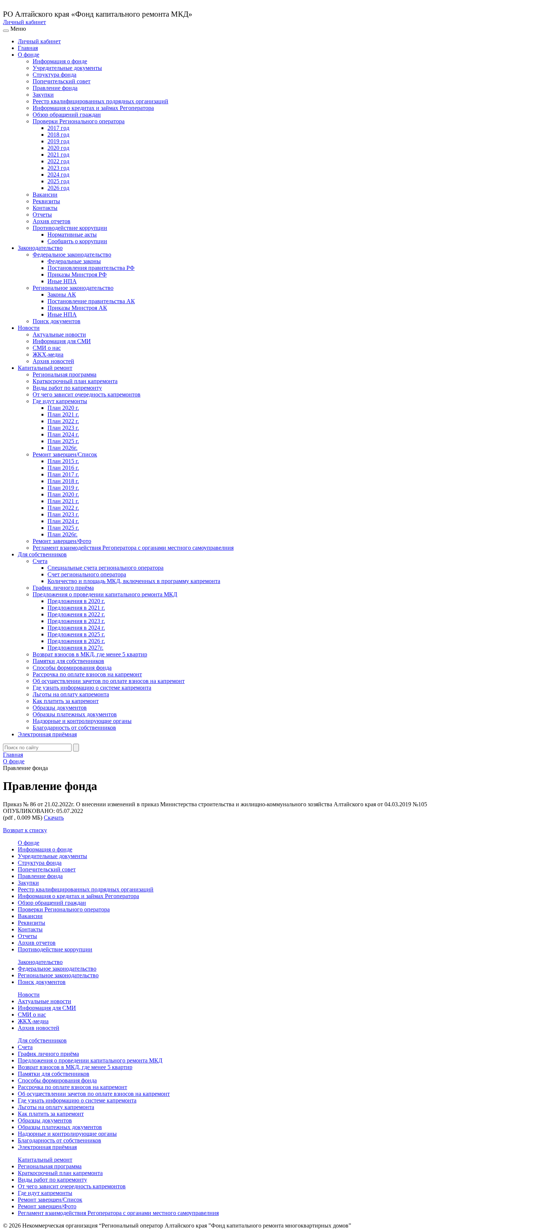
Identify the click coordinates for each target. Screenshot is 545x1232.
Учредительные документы (67, 68)
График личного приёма (63, 588)
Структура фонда (54, 74)
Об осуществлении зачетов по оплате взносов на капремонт (109, 681)
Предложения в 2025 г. (76, 634)
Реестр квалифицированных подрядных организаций (100, 101)
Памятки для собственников (68, 661)
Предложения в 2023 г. (76, 621)
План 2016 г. (63, 468)
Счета (40, 561)
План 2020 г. (63, 408)
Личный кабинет (24, 22)
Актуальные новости (59, 334)
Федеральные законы (74, 261)
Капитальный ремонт (45, 368)
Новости (29, 328)
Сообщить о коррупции (77, 241)
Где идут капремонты (60, 401)
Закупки (43, 94)
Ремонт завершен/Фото (62, 541)
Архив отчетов (51, 221)
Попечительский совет (61, 81)
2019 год (58, 141)
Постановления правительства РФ (91, 268)
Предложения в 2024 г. (76, 628)
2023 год (58, 168)
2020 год (58, 148)
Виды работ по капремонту (67, 388)
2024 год (58, 174)
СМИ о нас (47, 348)
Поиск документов (56, 321)
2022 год (58, 161)
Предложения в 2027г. (75, 648)
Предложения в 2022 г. (76, 614)
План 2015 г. (63, 461)
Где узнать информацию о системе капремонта (92, 687)
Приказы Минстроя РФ (77, 274)
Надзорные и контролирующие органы (82, 721)
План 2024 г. (63, 434)
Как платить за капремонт (66, 701)
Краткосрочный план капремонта (75, 381)
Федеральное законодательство (72, 254)
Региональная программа (64, 374)
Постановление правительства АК (91, 301)
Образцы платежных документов (75, 714)
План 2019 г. (63, 488)
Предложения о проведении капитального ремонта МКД (105, 594)
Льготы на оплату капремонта (71, 694)
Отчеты (42, 214)
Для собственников (42, 554)
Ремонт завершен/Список (65, 454)
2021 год (58, 154)
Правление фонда (55, 88)
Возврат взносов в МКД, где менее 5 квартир (90, 654)
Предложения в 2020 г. (76, 601)
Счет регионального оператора (86, 574)
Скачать (54, 817)
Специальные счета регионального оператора (105, 568)
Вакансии (45, 194)
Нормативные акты (72, 234)
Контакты (45, 208)
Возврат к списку (25, 830)
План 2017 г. (63, 474)
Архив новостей (53, 361)
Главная (28, 48)
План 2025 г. (63, 441)
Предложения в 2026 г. (76, 641)
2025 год (58, 181)
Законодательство (40, 248)
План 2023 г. (63, 428)
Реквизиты (46, 201)
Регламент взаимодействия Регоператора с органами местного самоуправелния (133, 548)
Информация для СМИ (62, 341)
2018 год (58, 134)
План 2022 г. (63, 421)
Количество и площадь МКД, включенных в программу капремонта (133, 581)
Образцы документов (60, 707)
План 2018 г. (63, 481)
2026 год (58, 188)
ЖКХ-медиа (48, 354)
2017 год (58, 128)
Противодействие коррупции (70, 228)
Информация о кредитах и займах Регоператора (93, 108)
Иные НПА (62, 281)
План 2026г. (62, 448)
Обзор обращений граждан (67, 114)
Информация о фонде (60, 61)
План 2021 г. (63, 414)
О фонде (28, 54)
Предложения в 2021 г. (76, 608)
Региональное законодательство (73, 288)
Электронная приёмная (47, 734)
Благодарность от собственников (74, 727)
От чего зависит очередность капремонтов (87, 394)
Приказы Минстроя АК (77, 308)
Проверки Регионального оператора (79, 121)
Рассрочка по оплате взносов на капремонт (87, 674)
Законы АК (61, 294)
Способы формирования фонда (72, 667)
